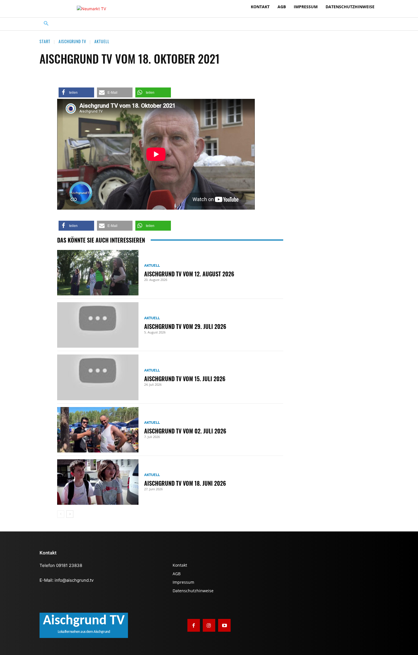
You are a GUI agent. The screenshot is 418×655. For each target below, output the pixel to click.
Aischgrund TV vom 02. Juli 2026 (185, 431)
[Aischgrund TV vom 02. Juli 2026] (97, 429)
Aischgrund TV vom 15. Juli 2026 (184, 378)
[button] (46, 24)
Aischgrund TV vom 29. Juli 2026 (185, 326)
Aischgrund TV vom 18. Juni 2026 (185, 483)
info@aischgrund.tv (74, 580)
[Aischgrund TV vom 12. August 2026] (97, 272)
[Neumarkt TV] (91, 9)
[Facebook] (193, 625)
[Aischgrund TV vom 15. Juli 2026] (97, 377)
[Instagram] (209, 625)
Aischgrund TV (72, 41)
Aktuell (101, 41)
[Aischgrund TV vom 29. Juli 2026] (97, 325)
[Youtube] (224, 625)
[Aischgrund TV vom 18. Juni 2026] (97, 482)
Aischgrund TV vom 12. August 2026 (189, 274)
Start (45, 41)
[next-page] (69, 514)
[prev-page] (60, 514)
